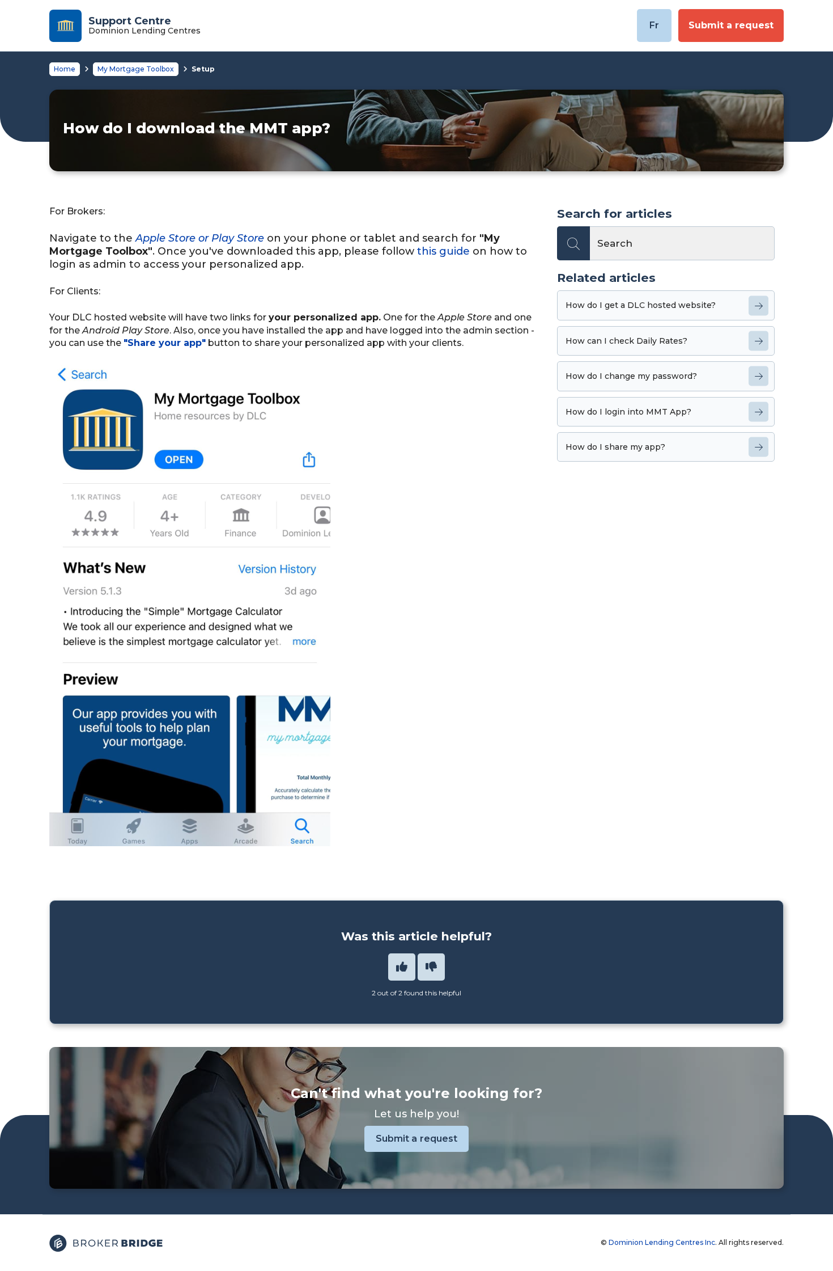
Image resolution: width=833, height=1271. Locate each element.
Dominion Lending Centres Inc (662, 1242)
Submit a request (731, 25)
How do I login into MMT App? (628, 412)
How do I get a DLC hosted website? (641, 305)
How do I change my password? (631, 376)
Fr (654, 25)
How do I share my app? (615, 447)
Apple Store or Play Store (199, 238)
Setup (203, 69)
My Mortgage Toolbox (135, 69)
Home (64, 69)
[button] (401, 967)
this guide (443, 251)
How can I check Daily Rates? (626, 341)
